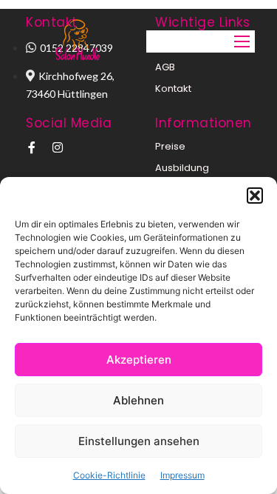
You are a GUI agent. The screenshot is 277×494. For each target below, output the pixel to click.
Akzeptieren (138, 360)
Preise (170, 146)
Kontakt (173, 88)
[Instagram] (58, 147)
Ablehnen (138, 400)
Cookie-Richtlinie (109, 475)
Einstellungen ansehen (138, 441)
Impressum (182, 475)
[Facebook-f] (32, 147)
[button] (254, 195)
